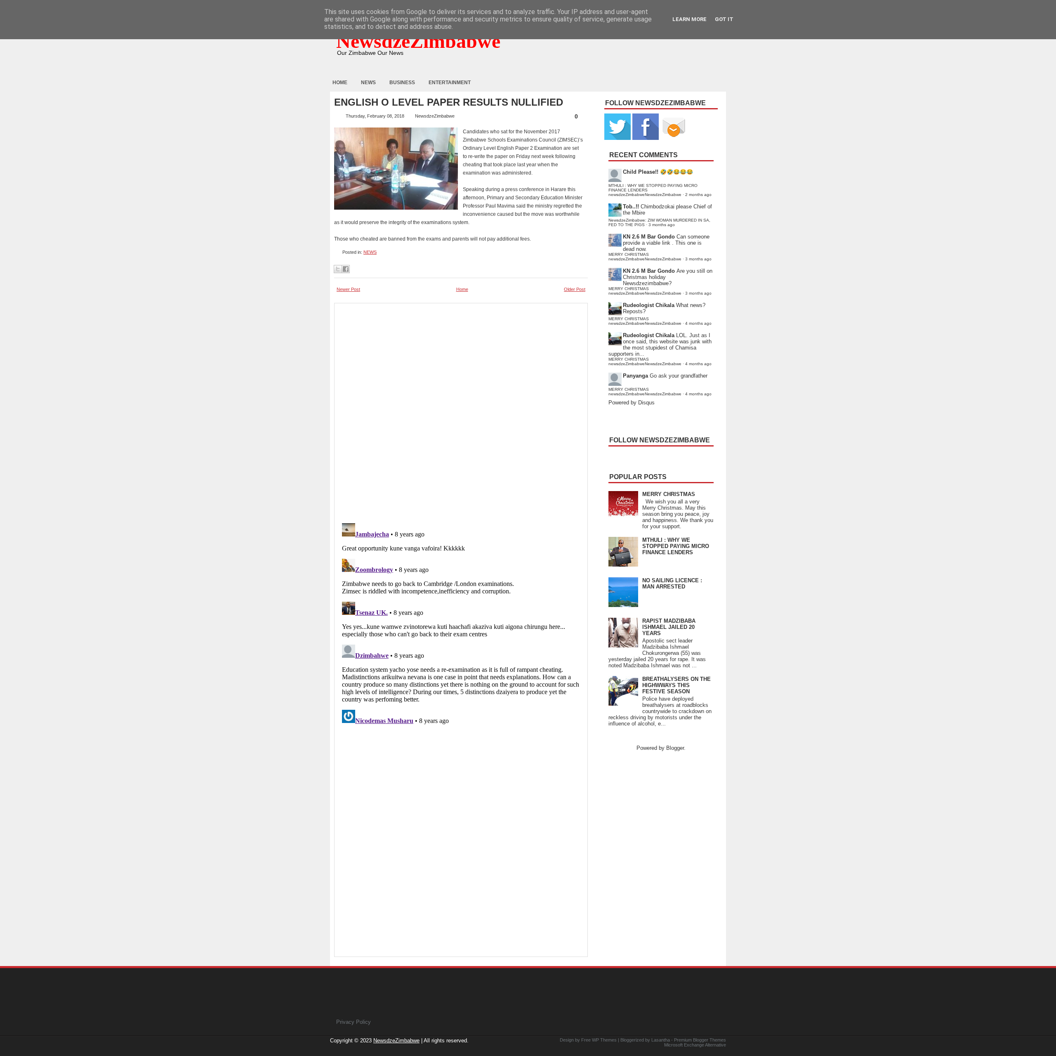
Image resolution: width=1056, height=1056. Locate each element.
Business (402, 82)
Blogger (675, 748)
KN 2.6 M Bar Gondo (649, 237)
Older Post (574, 289)
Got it (724, 19)
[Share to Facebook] (346, 269)
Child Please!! (640, 172)
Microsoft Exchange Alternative (695, 1044)
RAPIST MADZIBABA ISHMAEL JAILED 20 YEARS (668, 627)
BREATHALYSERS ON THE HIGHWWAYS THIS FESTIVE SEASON (676, 685)
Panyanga (635, 376)
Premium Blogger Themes (700, 1039)
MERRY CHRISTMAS (668, 494)
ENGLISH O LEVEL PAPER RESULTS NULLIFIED (448, 102)
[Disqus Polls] (461, 410)
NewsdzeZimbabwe (418, 41)
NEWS (370, 252)
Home (339, 82)
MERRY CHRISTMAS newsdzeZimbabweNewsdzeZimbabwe (644, 256)
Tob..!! (631, 206)
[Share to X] (338, 269)
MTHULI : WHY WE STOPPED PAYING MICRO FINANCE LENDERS (675, 546)
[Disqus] (461, 623)
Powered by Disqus (631, 402)
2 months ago (698, 194)
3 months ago (661, 224)
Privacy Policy (353, 1022)
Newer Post (348, 289)
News (368, 82)
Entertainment (450, 82)
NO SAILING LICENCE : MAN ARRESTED (672, 583)
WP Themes (604, 1039)
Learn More (689, 19)
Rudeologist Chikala (648, 305)
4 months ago (698, 323)
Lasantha (660, 1039)
